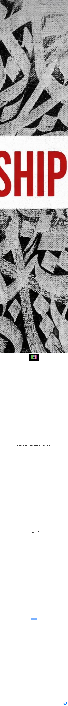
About (7, 2)
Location (12, 2)
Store (3, 2)
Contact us (18, 2)
